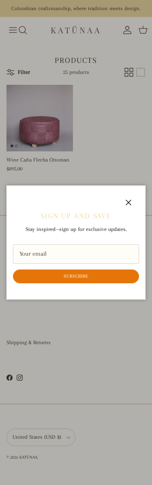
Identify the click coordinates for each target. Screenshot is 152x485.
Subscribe (76, 276)
